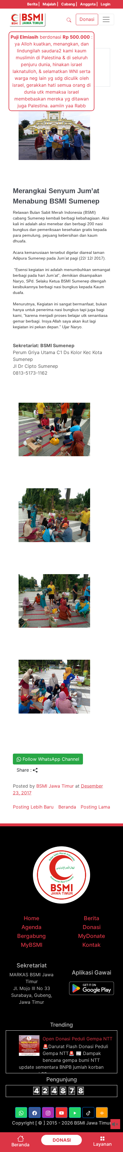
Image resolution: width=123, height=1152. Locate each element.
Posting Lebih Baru (33, 807)
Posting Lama (95, 807)
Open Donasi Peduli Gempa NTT (77, 1039)
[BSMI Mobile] (91, 988)
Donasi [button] (87, 19)
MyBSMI (31, 944)
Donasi (92, 927)
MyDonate (91, 935)
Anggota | (89, 4)
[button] (21, 1112)
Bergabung (31, 935)
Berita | (33, 4)
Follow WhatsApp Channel (50, 759)
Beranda (67, 807)
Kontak (91, 944)
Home (31, 918)
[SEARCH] (69, 19)
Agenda (31, 927)
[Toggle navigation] (106, 19)
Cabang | (69, 4)
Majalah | (50, 4)
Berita (91, 918)
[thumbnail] (30, 1045)
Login (105, 4)
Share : (25, 770)
